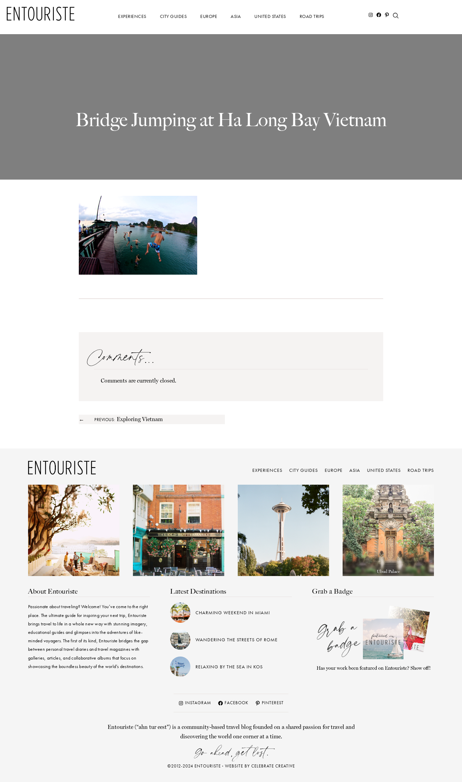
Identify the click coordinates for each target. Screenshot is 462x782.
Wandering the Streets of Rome (236, 640)
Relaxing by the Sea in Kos (229, 667)
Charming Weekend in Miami (232, 613)
